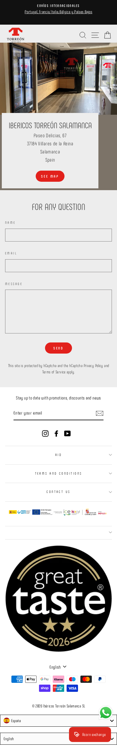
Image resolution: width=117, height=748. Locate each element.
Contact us (58, 492)
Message (13, 284)
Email (11, 253)
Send (58, 348)
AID (58, 455)
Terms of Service (54, 371)
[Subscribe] (100, 413)
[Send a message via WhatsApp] (106, 712)
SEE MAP (50, 176)
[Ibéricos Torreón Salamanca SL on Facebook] (56, 433)
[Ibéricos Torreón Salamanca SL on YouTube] (67, 433)
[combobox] (58, 721)
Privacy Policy (93, 365)
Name (10, 222)
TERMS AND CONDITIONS (58, 473)
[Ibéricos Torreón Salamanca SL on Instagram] (45, 433)
